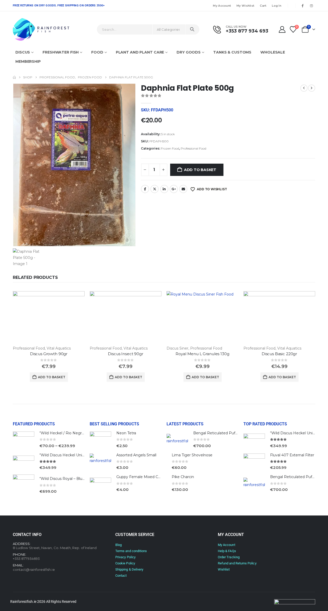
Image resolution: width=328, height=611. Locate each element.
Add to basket (200, 169)
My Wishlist (245, 5)
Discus (22, 52)
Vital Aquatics (59, 348)
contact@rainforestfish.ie (34, 569)
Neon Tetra (126, 433)
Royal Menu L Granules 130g (202, 353)
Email (183, 189)
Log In (276, 5)
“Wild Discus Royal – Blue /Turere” (69, 478)
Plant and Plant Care (140, 52)
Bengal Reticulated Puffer (216, 433)
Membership (28, 61)
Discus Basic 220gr (279, 353)
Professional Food (193, 148)
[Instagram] (311, 5)
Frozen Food (170, 148)
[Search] (192, 29)
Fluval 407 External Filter (292, 455)
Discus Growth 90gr (48, 353)
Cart (263, 5)
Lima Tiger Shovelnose (192, 455)
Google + (174, 189)
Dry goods (189, 52)
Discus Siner (177, 348)
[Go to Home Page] (14, 77)
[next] (311, 88)
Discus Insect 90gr (125, 353)
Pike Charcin (183, 477)
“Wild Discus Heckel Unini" (62, 455)
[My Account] (282, 29)
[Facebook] (302, 5)
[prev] (304, 88)
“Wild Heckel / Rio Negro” (62, 433)
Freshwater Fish (61, 52)
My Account (222, 5)
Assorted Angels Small (136, 455)
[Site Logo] (41, 29)
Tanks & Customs (232, 52)
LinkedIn (164, 189)
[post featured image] (49, 318)
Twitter (154, 189)
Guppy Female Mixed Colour (141, 477)
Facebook (145, 189)
